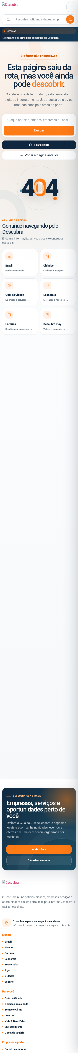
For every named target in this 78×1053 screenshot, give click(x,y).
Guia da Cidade (13, 998)
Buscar (39, 130)
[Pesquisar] (70, 19)
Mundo (9, 947)
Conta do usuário (14, 1032)
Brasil (8, 941)
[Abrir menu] (71, 7)
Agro (7, 970)
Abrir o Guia (39, 849)
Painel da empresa (15, 1049)
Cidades (9, 975)
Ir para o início (41, 144)
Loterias (9, 1015)
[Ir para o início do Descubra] (26, 7)
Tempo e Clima (13, 1009)
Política (9, 953)
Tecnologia (11, 964)
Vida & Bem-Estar (15, 1021)
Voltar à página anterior (41, 155)
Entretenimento (13, 1026)
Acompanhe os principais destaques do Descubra (30, 37)
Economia (10, 958)
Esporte (9, 981)
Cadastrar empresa (39, 860)
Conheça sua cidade (16, 1004)
